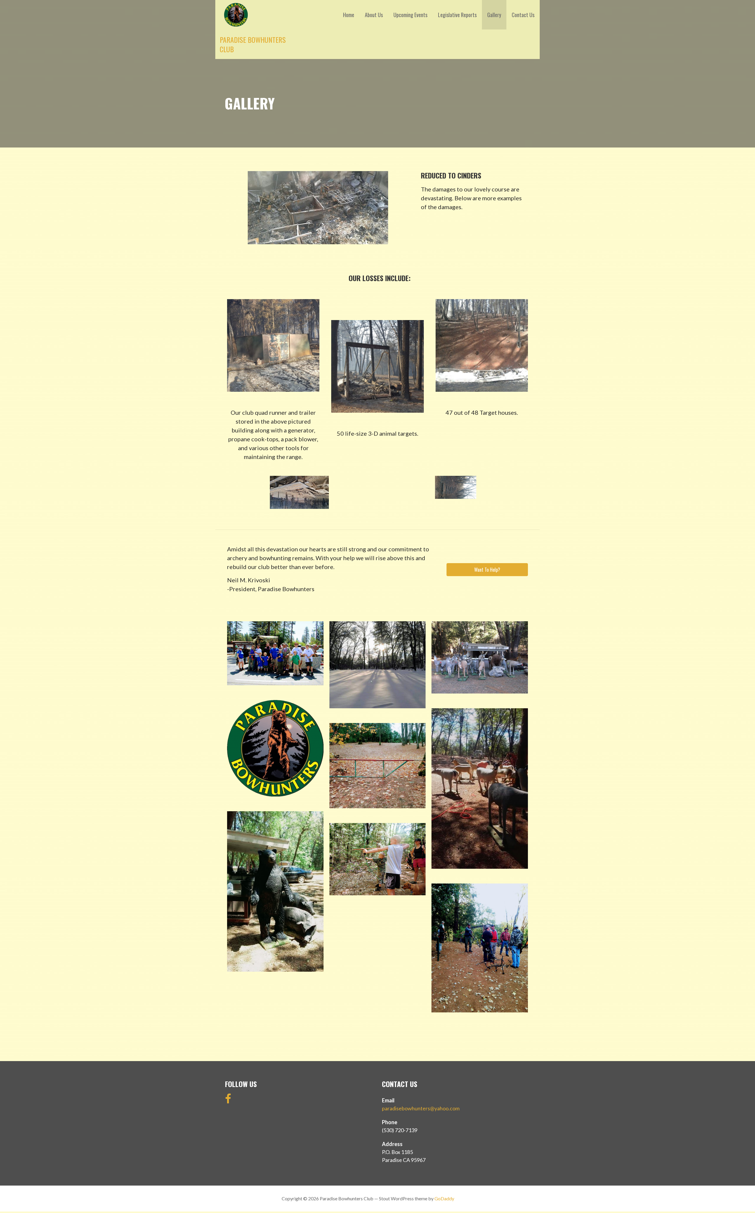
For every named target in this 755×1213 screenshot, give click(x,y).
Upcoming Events (410, 15)
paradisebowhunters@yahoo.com (420, 1108)
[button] (487, 569)
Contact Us (523, 15)
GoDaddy (444, 1198)
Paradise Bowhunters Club (253, 44)
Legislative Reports (457, 15)
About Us (374, 15)
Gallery (494, 15)
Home (348, 15)
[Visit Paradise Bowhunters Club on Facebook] (228, 1100)
